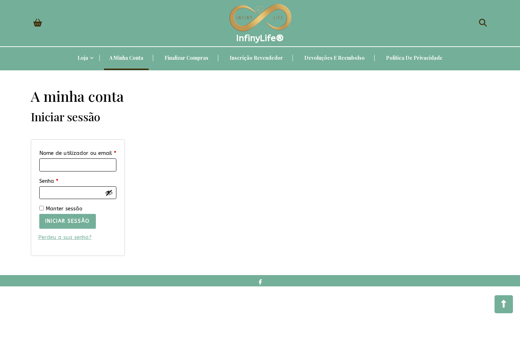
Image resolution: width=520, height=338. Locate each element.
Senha (63, 180)
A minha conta (126, 57)
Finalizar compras (186, 57)
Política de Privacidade (414, 57)
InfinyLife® (260, 38)
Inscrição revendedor (256, 57)
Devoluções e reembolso (334, 57)
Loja (82, 57)
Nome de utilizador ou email (77, 153)
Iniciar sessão (67, 221)
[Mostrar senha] (109, 193)
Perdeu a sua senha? (65, 237)
